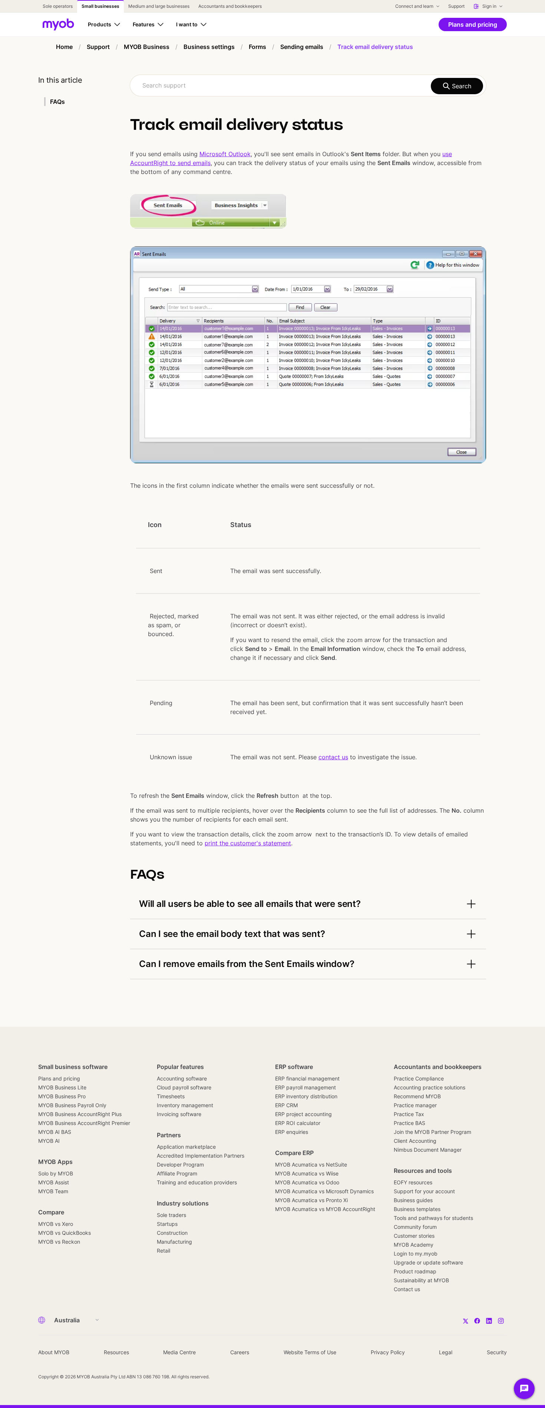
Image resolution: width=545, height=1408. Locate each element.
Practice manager (415, 1105)
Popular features (180, 1066)
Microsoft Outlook (225, 154)
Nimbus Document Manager (428, 1150)
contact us (333, 757)
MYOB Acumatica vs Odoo (307, 1182)
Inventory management (185, 1105)
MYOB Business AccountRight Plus (80, 1114)
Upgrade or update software (428, 1262)
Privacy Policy (388, 1352)
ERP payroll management (305, 1087)
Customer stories (414, 1236)
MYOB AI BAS (54, 1132)
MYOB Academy (413, 1244)
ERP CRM (286, 1105)
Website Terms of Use (310, 1352)
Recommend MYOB (417, 1096)
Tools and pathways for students (433, 1218)
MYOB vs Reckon (59, 1241)
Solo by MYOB (55, 1173)
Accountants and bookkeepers (438, 1066)
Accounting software (182, 1078)
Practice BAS (409, 1123)
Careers (239, 1352)
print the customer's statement (248, 843)
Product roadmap (415, 1271)
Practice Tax (409, 1114)
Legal (445, 1352)
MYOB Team (53, 1191)
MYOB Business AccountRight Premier (84, 1123)
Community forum (415, 1227)
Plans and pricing (59, 1078)
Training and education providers (197, 1182)
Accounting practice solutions (429, 1087)
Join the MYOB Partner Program (432, 1132)
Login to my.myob (415, 1253)
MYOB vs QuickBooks (64, 1233)
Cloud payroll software (184, 1087)
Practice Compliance (419, 1078)
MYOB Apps (55, 1161)
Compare (51, 1212)
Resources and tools (423, 1170)
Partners (169, 1135)
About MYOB (53, 1352)
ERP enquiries (291, 1132)
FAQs (57, 101)
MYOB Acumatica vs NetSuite (311, 1164)
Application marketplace (186, 1147)
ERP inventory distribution (306, 1096)
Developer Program (180, 1164)
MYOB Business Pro (62, 1096)
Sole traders (171, 1215)
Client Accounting (415, 1141)
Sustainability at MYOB (421, 1280)
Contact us (407, 1289)
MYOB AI (49, 1141)
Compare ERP (294, 1153)
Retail (163, 1250)
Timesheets (171, 1096)
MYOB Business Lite (62, 1087)
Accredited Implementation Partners (200, 1155)
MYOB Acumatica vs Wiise (306, 1173)
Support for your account (424, 1191)
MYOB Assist (53, 1182)
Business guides (413, 1200)
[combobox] (308, 85)
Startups (167, 1224)
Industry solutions (183, 1203)
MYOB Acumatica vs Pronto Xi (311, 1200)
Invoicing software (179, 1114)
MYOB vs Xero (55, 1224)
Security (497, 1352)
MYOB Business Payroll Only (72, 1105)
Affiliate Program (177, 1173)
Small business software (73, 1066)
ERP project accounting (303, 1114)
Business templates (417, 1209)
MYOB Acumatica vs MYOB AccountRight (325, 1209)
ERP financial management (307, 1078)
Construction (172, 1233)
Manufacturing (174, 1241)
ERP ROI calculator (297, 1123)
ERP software (294, 1066)
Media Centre (179, 1352)
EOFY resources (413, 1182)
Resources (116, 1352)
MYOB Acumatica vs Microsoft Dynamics (324, 1191)
